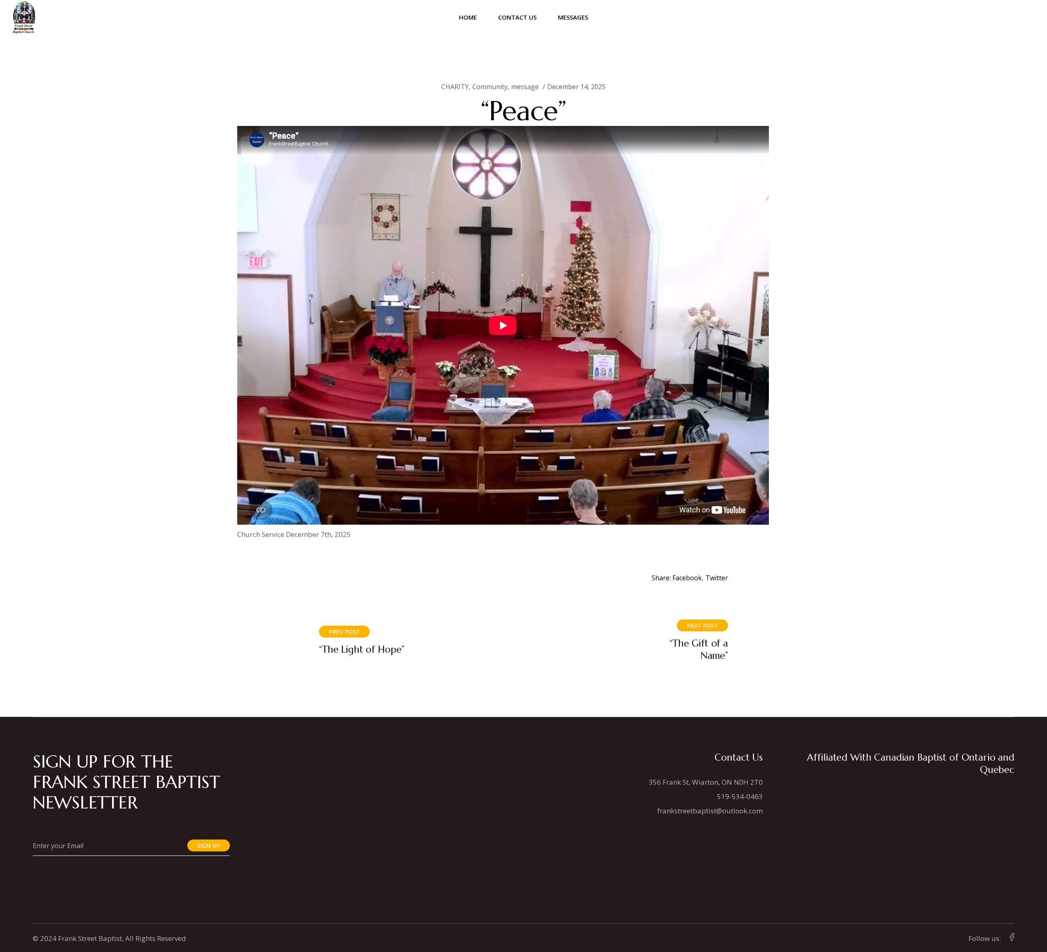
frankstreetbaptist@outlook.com (710, 810)
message (525, 86)
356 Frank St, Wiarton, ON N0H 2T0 (706, 782)
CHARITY (455, 86)
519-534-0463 (740, 796)
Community (490, 86)
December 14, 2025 (576, 86)
